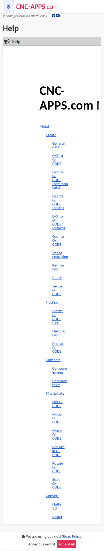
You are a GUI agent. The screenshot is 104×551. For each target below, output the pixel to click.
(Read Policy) (72, 536)
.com (37, 6)
